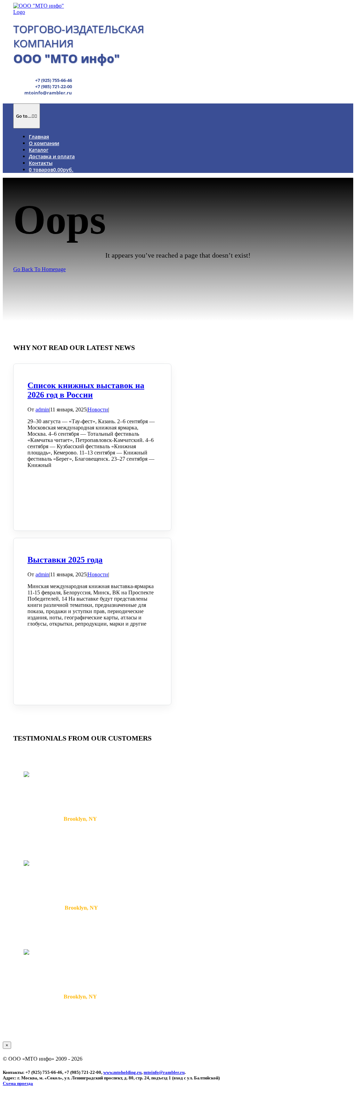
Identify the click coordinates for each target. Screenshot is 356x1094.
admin (42, 409)
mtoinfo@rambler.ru (164, 1072)
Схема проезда (18, 1083)
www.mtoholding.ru (122, 1072)
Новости (98, 409)
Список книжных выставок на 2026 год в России (85, 390)
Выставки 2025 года (65, 559)
